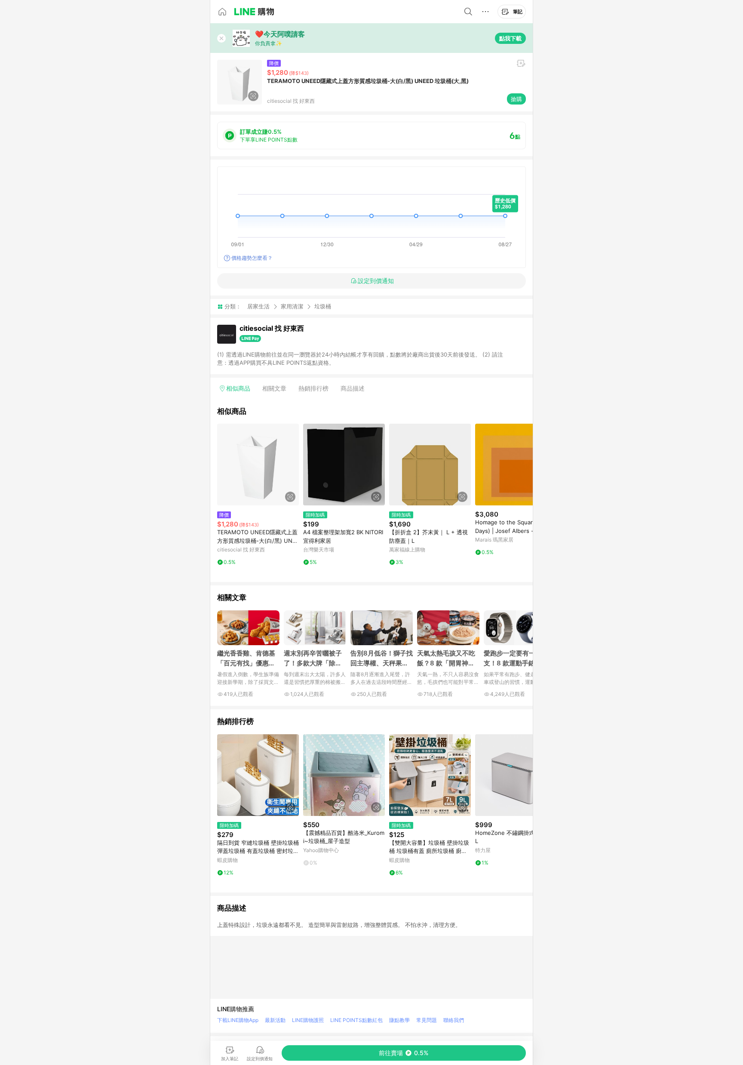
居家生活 (258, 306)
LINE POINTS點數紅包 (356, 1020)
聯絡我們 (453, 1020)
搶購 (516, 98)
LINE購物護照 (308, 1020)
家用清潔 (292, 306)
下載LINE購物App (237, 1020)
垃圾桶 (322, 306)
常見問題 (426, 1020)
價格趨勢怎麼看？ (252, 258)
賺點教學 (399, 1020)
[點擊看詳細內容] (258, 464)
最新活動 (275, 1020)
